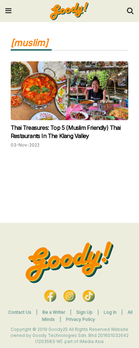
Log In (111, 312)
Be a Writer (53, 312)
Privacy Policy (80, 319)
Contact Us (19, 312)
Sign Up (85, 312)
